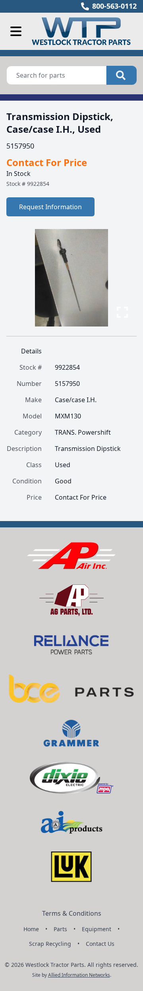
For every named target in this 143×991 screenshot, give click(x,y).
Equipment (96, 929)
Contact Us (100, 943)
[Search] (121, 75)
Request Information (50, 206)
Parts (60, 929)
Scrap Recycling (50, 943)
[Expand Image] (122, 312)
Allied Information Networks (79, 975)
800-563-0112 (114, 6)
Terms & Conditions (71, 913)
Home (31, 929)
